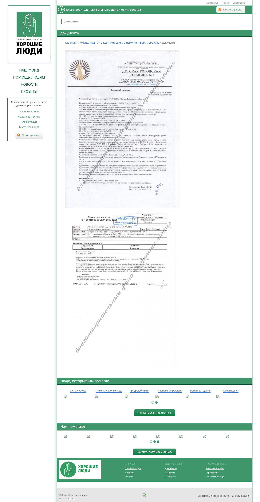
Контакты (212, 2)
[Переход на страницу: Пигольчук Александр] (109, 397)
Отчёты (129, 476)
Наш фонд (29, 70)
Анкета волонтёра (215, 468)
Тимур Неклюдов (29, 127)
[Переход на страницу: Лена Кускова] (78, 397)
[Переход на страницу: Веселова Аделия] (200, 397)
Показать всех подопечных (154, 412)
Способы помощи (215, 476)
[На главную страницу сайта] (29, 34)
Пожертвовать (30, 135)
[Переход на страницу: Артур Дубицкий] (139, 397)
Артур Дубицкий (139, 390)
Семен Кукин (230, 390)
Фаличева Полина (29, 116)
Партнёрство (212, 472)
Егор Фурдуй (29, 121)
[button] (153, 402)
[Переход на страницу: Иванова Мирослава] (170, 397)
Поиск (225, 2)
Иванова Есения (29, 111)
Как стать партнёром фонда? (154, 451)
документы (72, 21)
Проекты (29, 91)
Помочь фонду (232, 9)
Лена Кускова (78, 390)
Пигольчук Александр (109, 390)
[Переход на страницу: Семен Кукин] (230, 397)
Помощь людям (29, 77)
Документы (171, 468)
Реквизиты (170, 476)
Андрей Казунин (241, 495)
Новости (29, 84)
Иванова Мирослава (170, 390)
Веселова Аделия (200, 390)
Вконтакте (239, 2)
